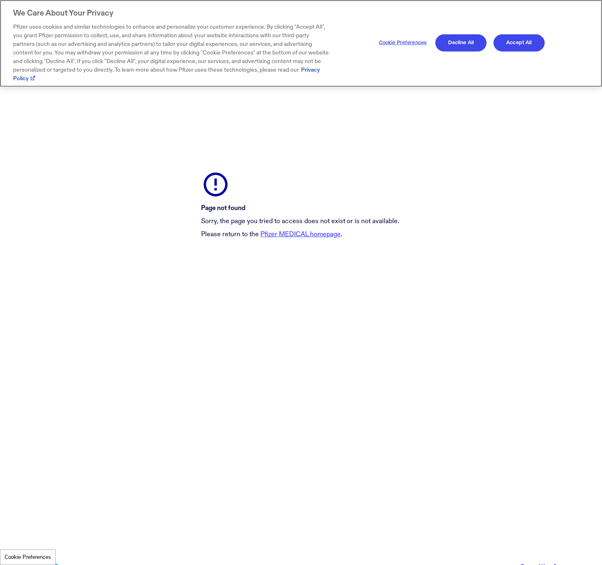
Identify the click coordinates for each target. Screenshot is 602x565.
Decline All (461, 42)
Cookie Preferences (28, 557)
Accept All (519, 42)
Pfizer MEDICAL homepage (300, 234)
